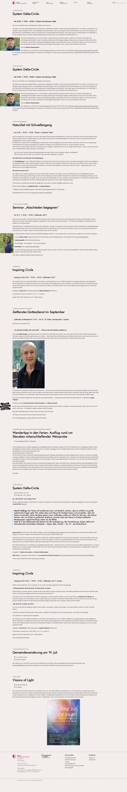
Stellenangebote (69, 767)
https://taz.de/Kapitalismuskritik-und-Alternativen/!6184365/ (76, 555)
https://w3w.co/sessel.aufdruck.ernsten (86, 50)
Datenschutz (92, 759)
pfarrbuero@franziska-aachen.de (28, 765)
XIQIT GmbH (40, 780)
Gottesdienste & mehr (35, 3)
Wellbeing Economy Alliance (58, 532)
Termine (75, 2)
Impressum (92, 757)
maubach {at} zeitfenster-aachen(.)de (41, 192)
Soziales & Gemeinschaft (63, 3)
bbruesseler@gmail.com (19, 665)
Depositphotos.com (23, 418)
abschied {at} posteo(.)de (32, 246)
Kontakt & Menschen (90, 3)
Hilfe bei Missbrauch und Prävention (74, 765)
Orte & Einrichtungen (49, 3)
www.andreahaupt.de (82, 237)
